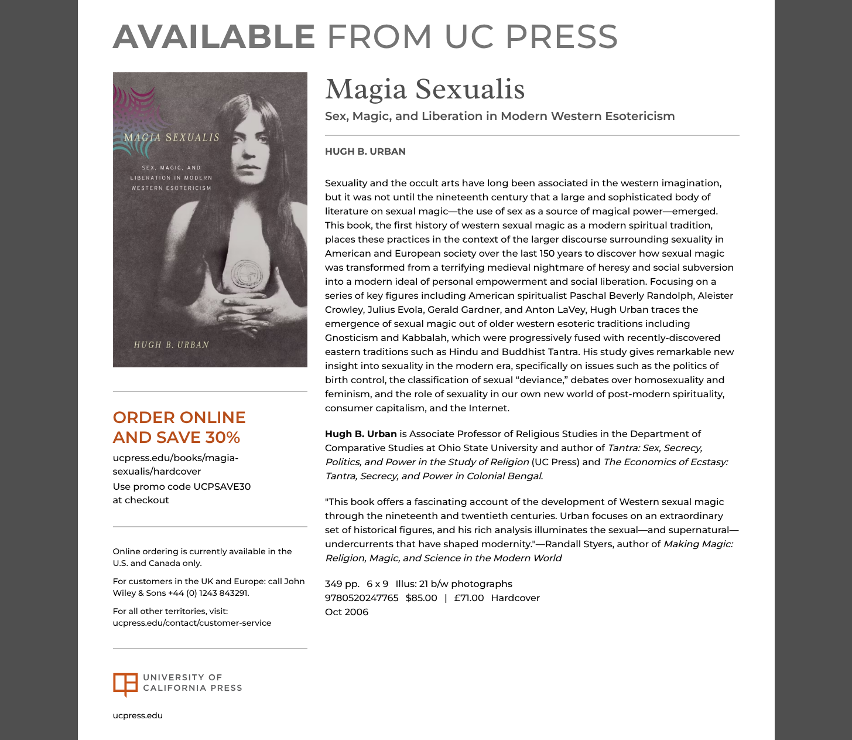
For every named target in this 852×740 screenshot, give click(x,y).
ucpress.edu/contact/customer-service (192, 623)
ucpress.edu (138, 715)
